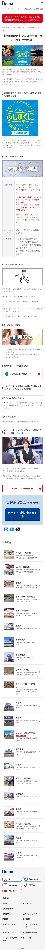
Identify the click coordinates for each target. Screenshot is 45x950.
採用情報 (26, 919)
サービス (6, 903)
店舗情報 (6, 898)
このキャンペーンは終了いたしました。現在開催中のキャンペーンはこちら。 (22, 18)
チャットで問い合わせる (22, 512)
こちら (34, 316)
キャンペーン (15, 9)
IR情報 (5, 919)
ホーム (4, 9)
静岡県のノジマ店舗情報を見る (22, 488)
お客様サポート (8, 909)
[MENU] (42, 3)
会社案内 (6, 914)
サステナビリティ (30, 914)
